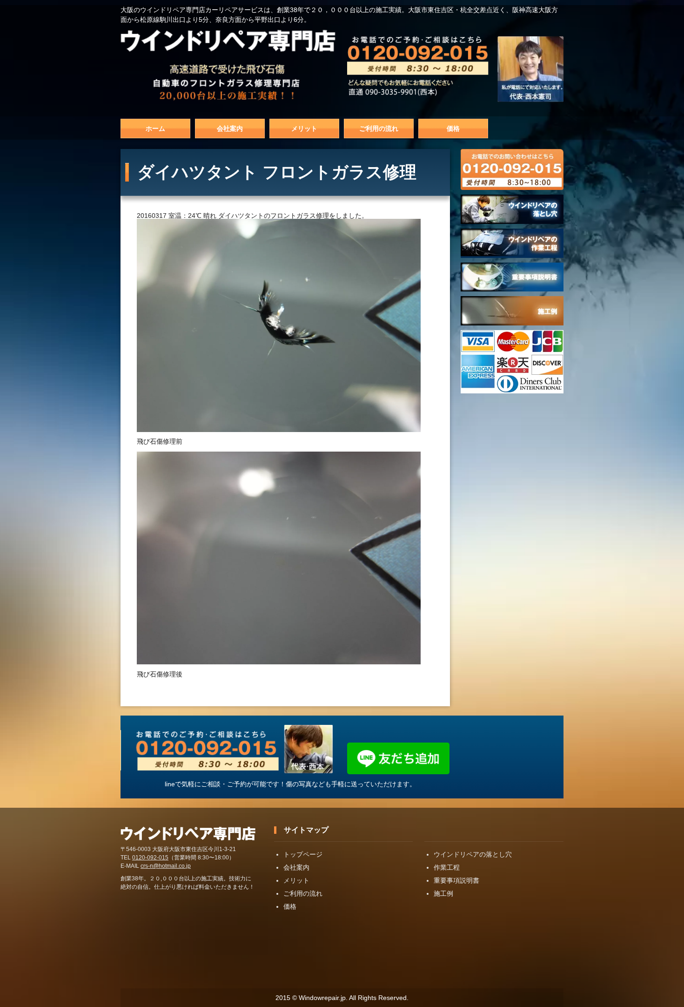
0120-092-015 (150, 857)
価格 (453, 128)
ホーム (155, 128)
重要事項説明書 (456, 880)
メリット (304, 128)
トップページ (302, 854)
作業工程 (447, 867)
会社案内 (230, 128)
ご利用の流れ (378, 128)
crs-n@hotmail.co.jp (166, 866)
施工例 (443, 893)
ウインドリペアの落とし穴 (473, 854)
